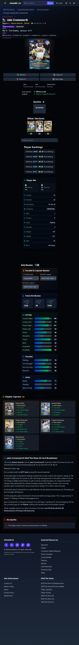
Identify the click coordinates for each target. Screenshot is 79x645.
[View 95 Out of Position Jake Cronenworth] (48, 134)
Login (61, 3)
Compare (52, 35)
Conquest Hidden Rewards (51, 551)
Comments (35, 35)
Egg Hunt (44, 545)
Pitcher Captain (29, 283)
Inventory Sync (46, 570)
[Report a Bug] (66, 3)
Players (43, 548)
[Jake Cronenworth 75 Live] (31, 126)
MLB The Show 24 (9, 9)
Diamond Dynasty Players (26, 9)
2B (32, 23)
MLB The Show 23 (47, 602)
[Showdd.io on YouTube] (28, 545)
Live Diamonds (46, 567)
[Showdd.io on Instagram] (17, 545)
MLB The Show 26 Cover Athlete (52, 586)
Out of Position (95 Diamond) (23, 511)
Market (26, 35)
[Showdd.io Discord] (74, 3)
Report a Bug (9, 586)
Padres (26, 23)
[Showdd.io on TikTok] (23, 545)
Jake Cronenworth (43, 9)
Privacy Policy (9, 593)
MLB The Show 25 (47, 596)
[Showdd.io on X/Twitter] (70, 3)
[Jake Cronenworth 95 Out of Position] (48, 126)
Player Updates (46, 589)
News (43, 573)
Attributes (17, 35)
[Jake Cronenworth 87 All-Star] (39, 126)
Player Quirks (46, 593)
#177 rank (24, 472)
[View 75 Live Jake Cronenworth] (31, 134)
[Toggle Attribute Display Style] (37, 265)
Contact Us (8, 583)
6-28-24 (24, 94)
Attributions (8, 596)
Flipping (44, 560)
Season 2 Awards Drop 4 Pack (46, 94)
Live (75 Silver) (49, 508)
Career (44, 35)
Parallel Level (29, 274)
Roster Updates (46, 554)
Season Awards (17, 23)
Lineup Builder (46, 557)
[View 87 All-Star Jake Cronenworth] (39, 134)
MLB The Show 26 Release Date (52, 583)
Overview (7, 35)
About (6, 589)
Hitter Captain (46, 274)
